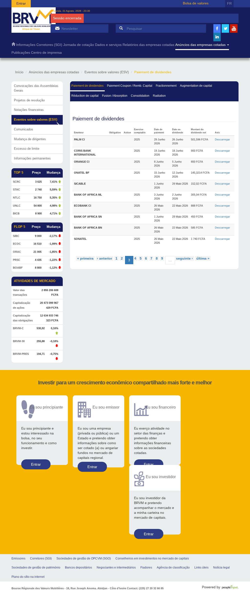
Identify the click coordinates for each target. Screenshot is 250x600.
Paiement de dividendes (87, 85)
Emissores (18, 558)
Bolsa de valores (195, 3)
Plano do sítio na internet (27, 577)
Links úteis (201, 567)
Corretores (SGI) (49, 45)
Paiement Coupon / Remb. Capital (129, 85)
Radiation (159, 95)
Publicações (20, 52)
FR (229, 3)
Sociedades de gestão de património (35, 567)
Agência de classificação (173, 567)
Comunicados (23, 129)
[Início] (33, 20)
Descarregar (222, 139)
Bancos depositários (78, 567)
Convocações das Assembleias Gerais (36, 88)
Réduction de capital (85, 95)
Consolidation (140, 95)
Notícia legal (221, 567)
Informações (25, 45)
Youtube (234, 32)
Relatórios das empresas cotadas (148, 45)
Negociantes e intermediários (116, 567)
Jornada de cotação (78, 45)
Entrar (21, 3)
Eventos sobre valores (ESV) (106, 72)
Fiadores (146, 567)
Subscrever (57, 28)
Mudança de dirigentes (30, 139)
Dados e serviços (108, 45)
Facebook (217, 32)
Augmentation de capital (196, 85)
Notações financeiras (29, 110)
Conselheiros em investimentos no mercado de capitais (152, 558)
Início (19, 72)
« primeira (85, 258)
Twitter (225, 32)
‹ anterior (104, 258)
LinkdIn (217, 40)
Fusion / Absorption (114, 95)
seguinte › (184, 258)
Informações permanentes (32, 158)
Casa (13, 45)
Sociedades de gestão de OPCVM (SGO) (83, 558)
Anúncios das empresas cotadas (201, 45)
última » (202, 258)
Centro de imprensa (46, 52)
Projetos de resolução (29, 100)
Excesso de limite (26, 148)
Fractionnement (166, 85)
